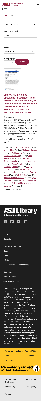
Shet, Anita (21, 175)
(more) (6, 142)
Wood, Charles (18, 164)
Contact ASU (30, 351)
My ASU (32, 356)
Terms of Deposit (10, 277)
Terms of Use (30, 379)
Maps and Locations (14, 351)
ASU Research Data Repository (16, 265)
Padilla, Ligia (17, 153)
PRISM (6, 260)
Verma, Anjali (31, 161)
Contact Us (7, 239)
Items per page (9, 59)
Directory (9, 360)
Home (5, 251)
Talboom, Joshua (30, 150)
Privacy (8, 394)
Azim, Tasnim (26, 169)
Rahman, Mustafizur (12, 156)
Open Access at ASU (11, 281)
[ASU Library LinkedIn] (25, 221)
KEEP (4, 9)
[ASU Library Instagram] (18, 221)
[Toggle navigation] (38, 4)
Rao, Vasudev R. (22, 147)
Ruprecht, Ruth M (11, 167)
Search (6, 36)
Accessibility (10, 387)
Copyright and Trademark (10, 380)
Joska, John (16, 172)
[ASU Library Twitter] (12, 221)
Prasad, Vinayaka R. (28, 180)
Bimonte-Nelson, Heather (14, 178)
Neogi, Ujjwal (9, 150)
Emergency (31, 387)
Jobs (7, 356)
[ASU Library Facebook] (6, 221)
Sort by (6, 47)
